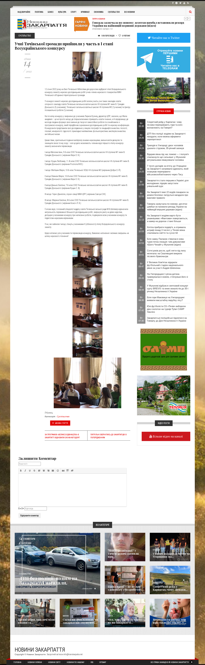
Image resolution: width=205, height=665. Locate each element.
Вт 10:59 (141, 230)
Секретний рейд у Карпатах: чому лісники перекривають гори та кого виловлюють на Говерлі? (164, 125)
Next (188, 18)
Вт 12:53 (141, 195)
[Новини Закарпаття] (44, 24)
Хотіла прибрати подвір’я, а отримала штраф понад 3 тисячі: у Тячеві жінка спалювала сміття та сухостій (166, 230)
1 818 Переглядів (108, 35)
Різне (155, 616)
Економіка (98, 11)
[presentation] (21, 470)
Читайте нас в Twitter (165, 37)
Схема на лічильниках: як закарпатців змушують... (80, 621)
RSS (92, 662)
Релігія (110, 616)
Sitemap (102, 662)
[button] (21, 470)
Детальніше (87, 588)
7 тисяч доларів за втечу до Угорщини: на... (171, 555)
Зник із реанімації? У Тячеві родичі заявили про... (123, 553)
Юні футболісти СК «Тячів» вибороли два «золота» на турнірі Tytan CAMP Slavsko (166, 309)
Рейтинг (126, 35)
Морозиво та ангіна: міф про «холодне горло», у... (169, 621)
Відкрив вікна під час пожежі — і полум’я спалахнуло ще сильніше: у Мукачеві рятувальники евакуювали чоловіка (168, 157)
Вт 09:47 (141, 265)
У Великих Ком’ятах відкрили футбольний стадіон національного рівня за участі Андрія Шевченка (165, 265)
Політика (39, 11)
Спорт (73, 11)
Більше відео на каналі (167, 436)
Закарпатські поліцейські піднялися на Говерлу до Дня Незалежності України (167, 319)
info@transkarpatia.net (73, 654)
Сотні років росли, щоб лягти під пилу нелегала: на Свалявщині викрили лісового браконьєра (166, 253)
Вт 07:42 (141, 309)
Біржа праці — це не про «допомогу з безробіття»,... (126, 588)
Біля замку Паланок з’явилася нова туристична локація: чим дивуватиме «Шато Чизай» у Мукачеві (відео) (166, 242)
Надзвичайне (24, 11)
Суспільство (114, 11)
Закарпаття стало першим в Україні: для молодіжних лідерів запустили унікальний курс (167, 183)
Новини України (35, 662)
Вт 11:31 (141, 206)
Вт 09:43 (141, 276)
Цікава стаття (61, 423)
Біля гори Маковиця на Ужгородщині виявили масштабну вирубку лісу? (165, 298)
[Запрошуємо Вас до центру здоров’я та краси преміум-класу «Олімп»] (163, 349)
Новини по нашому (25, 616)
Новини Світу (54, 662)
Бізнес (51, 11)
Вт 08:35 (141, 298)
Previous (185, 18)
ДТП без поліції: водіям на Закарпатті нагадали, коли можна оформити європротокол (166, 136)
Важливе (66, 616)
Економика (112, 583)
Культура (62, 11)
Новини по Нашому (75, 662)
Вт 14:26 (141, 136)
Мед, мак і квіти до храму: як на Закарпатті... (125, 621)
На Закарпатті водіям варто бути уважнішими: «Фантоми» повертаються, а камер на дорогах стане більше (167, 218)
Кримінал (85, 11)
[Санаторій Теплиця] (163, 395)
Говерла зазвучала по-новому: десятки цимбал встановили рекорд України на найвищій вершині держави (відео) (167, 207)
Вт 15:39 (141, 124)
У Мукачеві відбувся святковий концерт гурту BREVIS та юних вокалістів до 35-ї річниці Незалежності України (167, 288)
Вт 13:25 (141, 170)
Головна (17, 662)
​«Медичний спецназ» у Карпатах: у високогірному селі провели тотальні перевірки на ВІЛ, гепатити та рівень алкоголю (135, 24)
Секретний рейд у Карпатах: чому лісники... (170, 588)
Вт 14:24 (141, 146)
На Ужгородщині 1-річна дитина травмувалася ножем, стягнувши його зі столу (167, 277)
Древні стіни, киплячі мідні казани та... (36, 621)
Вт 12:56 (141, 183)
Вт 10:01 (141, 253)
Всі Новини (129, 11)
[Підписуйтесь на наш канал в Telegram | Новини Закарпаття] (163, 59)
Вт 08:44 (141, 288)
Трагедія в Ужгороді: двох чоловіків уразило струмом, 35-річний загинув (165, 146)
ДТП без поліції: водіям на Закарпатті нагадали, (48, 580)
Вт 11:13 (141, 218)
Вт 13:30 (141, 157)
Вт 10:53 (141, 241)
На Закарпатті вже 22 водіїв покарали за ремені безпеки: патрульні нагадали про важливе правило (167, 195)
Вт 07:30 (141, 319)
